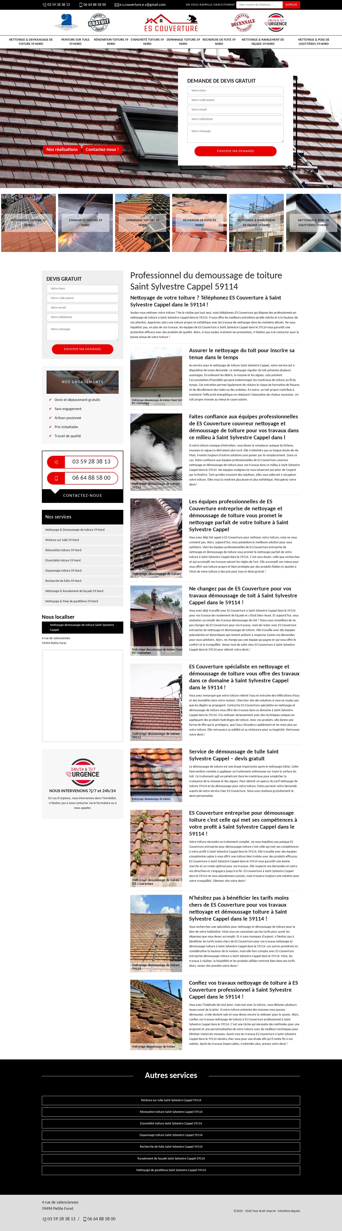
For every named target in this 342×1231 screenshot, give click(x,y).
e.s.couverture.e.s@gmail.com (143, 5)
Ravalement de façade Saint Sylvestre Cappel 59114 (171, 1158)
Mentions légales (289, 1211)
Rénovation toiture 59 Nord (111, 42)
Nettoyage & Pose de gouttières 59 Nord (313, 42)
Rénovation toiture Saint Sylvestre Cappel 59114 (171, 1112)
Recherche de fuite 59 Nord (219, 42)
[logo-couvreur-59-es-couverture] (171, 22)
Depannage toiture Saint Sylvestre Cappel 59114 (171, 1135)
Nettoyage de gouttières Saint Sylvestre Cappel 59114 (171, 1170)
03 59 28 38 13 (58, 5)
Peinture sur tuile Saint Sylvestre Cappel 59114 (171, 1100)
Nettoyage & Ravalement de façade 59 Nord (263, 42)
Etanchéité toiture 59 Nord (147, 42)
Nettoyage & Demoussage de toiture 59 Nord (31, 42)
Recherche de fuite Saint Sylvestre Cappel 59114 (171, 1147)
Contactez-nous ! (102, 149)
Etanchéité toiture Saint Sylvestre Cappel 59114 (171, 1123)
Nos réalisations (62, 149)
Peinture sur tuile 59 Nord (75, 42)
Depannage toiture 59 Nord (183, 42)
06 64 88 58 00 (95, 5)
